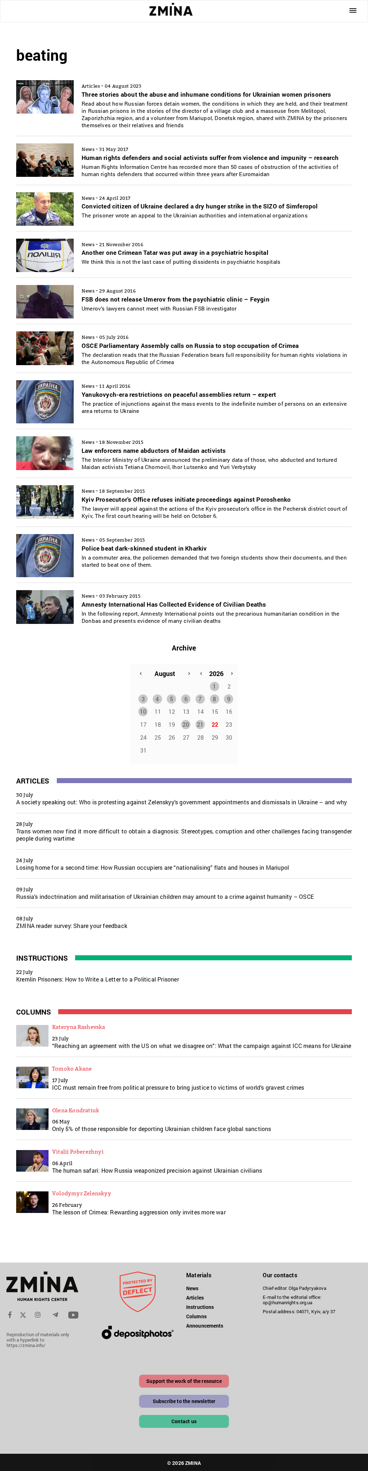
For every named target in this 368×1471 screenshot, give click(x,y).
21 (200, 724)
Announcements (204, 1325)
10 (143, 711)
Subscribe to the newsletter (184, 1401)
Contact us (184, 1421)
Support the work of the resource (183, 1381)
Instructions (42, 957)
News (192, 1288)
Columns (33, 1011)
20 (186, 724)
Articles (33, 780)
